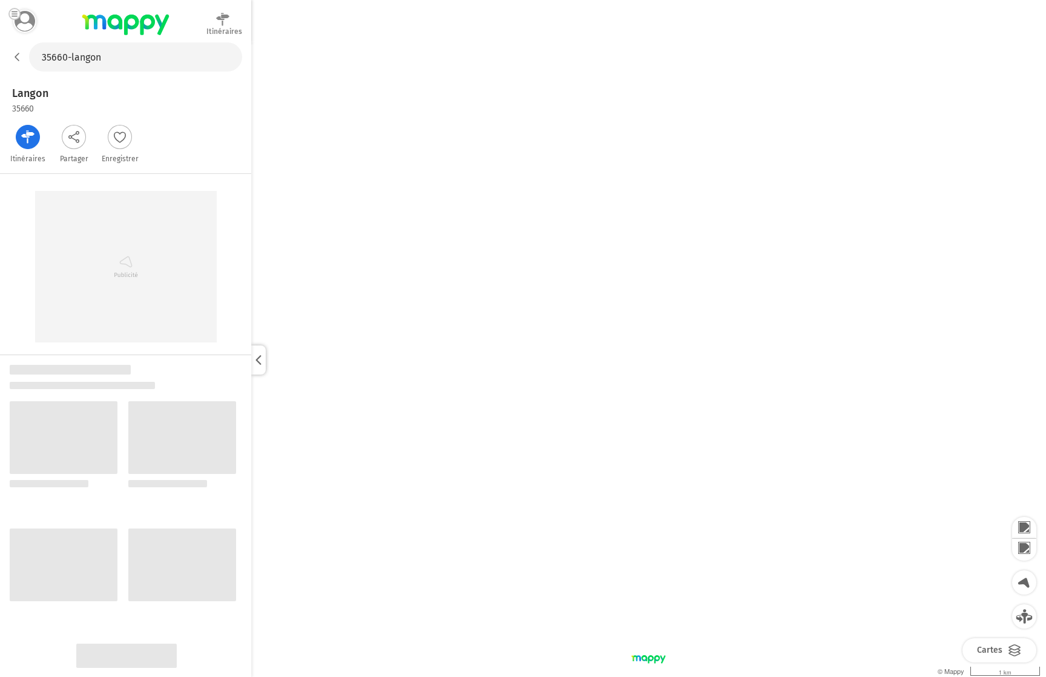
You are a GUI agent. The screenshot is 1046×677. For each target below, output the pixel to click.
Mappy (125, 35)
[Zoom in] (1024, 528)
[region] (648, 359)
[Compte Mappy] (25, 21)
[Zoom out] (1024, 550)
